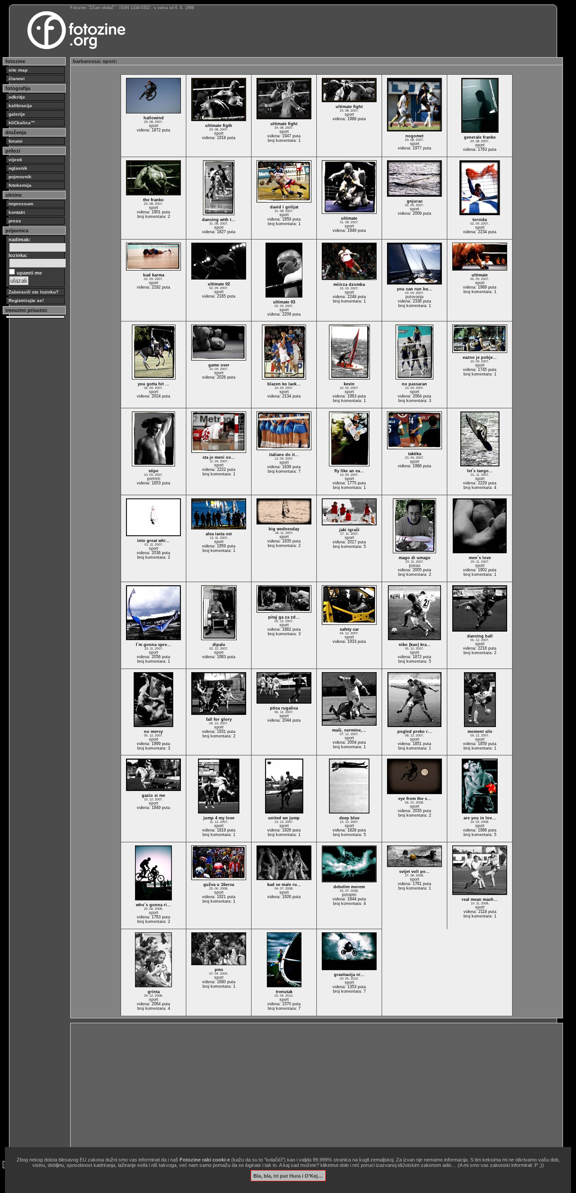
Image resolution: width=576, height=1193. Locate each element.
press (15, 220)
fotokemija (20, 185)
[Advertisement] (316, 1089)
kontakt (17, 212)
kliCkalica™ (22, 122)
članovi (17, 78)
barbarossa (86, 61)
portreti (153, 478)
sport (109, 61)
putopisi (349, 894)
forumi (15, 141)
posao (414, 565)
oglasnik (18, 168)
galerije (17, 114)
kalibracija (20, 105)
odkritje (17, 97)
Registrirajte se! (26, 300)
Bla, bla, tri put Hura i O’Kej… (288, 1175)
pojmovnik (20, 176)
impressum (21, 203)
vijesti (15, 159)
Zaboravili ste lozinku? (33, 291)
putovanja (414, 296)
